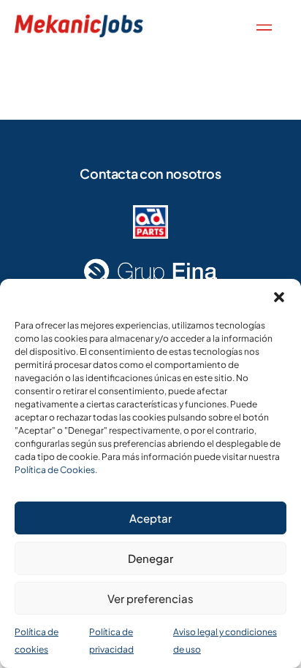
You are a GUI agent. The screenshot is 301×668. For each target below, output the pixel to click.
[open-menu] (261, 26)
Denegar (150, 558)
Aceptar (150, 518)
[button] (279, 297)
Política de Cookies (55, 469)
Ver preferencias (150, 598)
